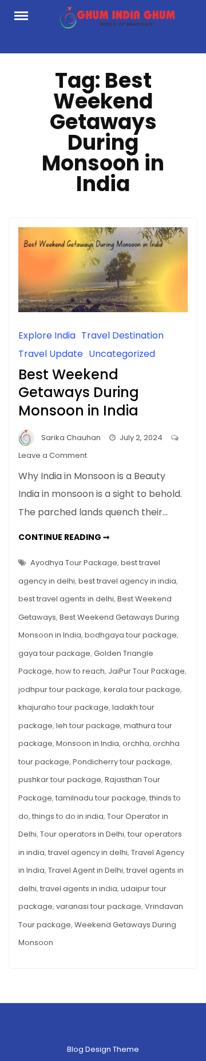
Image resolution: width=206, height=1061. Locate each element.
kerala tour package (142, 689)
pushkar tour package (59, 779)
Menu (25, 15)
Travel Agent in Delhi (85, 870)
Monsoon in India (87, 743)
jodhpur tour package (59, 689)
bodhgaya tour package (131, 634)
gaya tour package (54, 653)
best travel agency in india (127, 581)
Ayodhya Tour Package (73, 562)
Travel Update (50, 353)
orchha (135, 743)
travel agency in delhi (88, 852)
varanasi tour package (98, 906)
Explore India (47, 335)
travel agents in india (78, 888)
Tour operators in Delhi (82, 834)
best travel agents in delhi (66, 598)
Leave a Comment (52, 455)
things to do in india (68, 816)
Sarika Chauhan (71, 437)
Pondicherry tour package (122, 761)
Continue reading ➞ (64, 537)
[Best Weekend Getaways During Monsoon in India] (103, 309)
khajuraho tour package (63, 707)
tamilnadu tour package (101, 797)
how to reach (80, 671)
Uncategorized (122, 353)
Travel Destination (122, 335)
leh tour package (88, 725)
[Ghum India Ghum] (117, 21)
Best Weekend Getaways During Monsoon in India (78, 392)
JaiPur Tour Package (146, 671)
